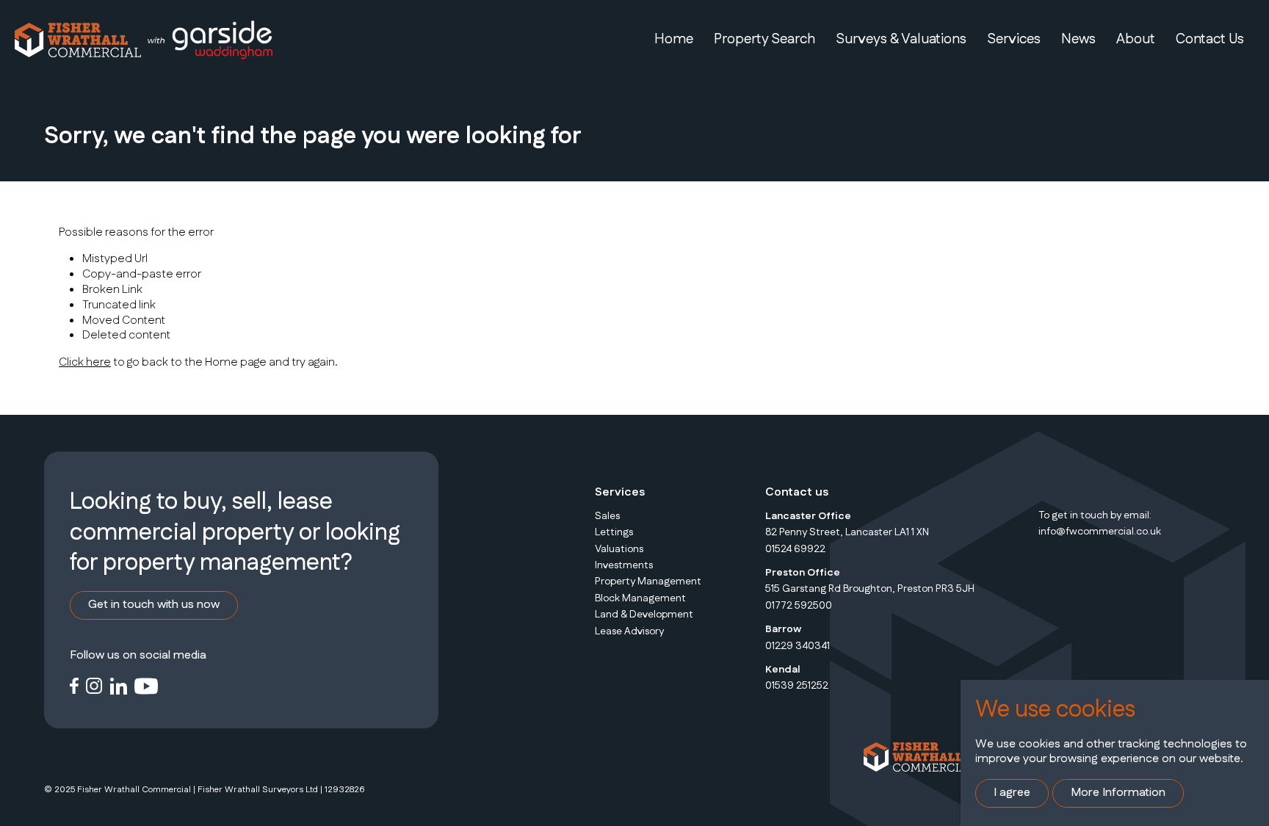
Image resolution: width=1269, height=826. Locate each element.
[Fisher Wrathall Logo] (78, 40)
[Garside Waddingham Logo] (209, 40)
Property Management (648, 581)
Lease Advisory (629, 631)
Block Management (640, 598)
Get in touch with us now (154, 604)
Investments (624, 565)
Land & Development (644, 614)
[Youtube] (146, 684)
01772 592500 (798, 605)
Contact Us (1210, 39)
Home (673, 39)
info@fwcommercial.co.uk (1099, 531)
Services (1014, 39)
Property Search (764, 39)
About (1135, 39)
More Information (1118, 792)
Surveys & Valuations (901, 39)
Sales (607, 516)
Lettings (614, 532)
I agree (1012, 792)
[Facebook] (74, 684)
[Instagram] (94, 684)
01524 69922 (795, 549)
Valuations (619, 549)
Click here (85, 362)
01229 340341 (797, 646)
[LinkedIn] (118, 684)
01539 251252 (796, 685)
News (1078, 39)
